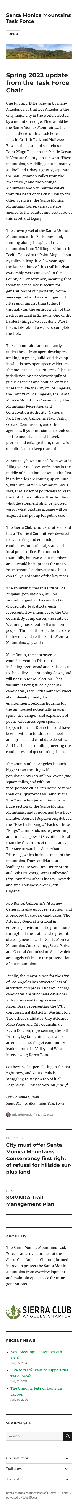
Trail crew (14, 1469)
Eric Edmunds (22, 1114)
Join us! (12, 1479)
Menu (13, 34)
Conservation (17, 1458)
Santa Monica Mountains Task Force (31, 1493)
